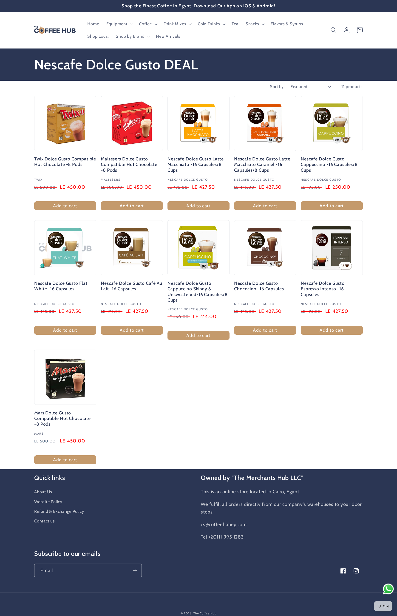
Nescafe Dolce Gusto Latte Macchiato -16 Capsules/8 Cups (195, 164)
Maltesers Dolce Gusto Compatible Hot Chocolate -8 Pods (129, 164)
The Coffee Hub (204, 613)
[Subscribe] (135, 571)
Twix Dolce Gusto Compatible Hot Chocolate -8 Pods (65, 161)
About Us (43, 491)
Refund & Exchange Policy (59, 511)
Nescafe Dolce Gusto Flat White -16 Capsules (61, 286)
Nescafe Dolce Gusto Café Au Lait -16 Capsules (131, 286)
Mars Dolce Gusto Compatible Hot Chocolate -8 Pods (62, 418)
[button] (119, 24)
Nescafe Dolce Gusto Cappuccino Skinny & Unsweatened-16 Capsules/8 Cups (197, 291)
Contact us (44, 521)
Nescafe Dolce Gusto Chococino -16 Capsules (259, 286)
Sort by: (277, 86)
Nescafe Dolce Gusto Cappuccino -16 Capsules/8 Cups (329, 164)
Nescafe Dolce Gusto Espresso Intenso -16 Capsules (323, 288)
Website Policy (48, 501)
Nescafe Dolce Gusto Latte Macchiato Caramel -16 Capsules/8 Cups (262, 164)
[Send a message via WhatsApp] (388, 589)
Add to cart (65, 205)
